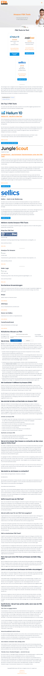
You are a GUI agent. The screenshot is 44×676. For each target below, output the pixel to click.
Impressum (22, 670)
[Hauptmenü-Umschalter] (42, 2)
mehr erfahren (4, 300)
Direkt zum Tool (29, 53)
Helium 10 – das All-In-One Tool (11, 116)
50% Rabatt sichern (14, 54)
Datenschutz (22, 671)
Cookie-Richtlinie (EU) (22, 673)
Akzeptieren (16, 340)
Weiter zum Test (4, 139)
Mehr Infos (3, 246)
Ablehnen (28, 340)
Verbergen (12, 97)
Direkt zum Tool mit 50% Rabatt (9, 143)
